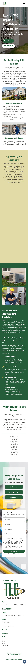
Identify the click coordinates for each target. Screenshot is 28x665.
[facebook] (3, 630)
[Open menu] (24, 3)
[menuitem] (14, 637)
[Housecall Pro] (17, 659)
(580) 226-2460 (6, 622)
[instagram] (6, 630)
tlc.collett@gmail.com (8, 626)
